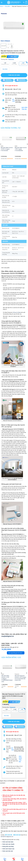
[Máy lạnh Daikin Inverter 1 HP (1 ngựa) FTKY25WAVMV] (21, 138)
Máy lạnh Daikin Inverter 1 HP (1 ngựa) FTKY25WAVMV (21, 149)
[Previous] (3, 25)
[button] (1, 2)
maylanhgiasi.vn (7, 636)
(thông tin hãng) (17, 312)
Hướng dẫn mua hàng (8, 846)
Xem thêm (5, 69)
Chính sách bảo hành (7, 842)
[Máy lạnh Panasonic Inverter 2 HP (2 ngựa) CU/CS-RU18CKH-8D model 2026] (21, 667)
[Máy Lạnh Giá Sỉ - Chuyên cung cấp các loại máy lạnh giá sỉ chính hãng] (14, 2)
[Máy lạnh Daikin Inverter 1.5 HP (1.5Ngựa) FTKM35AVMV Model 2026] (7, 667)
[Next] (25, 25)
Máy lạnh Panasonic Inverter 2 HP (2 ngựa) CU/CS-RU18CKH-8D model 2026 (20, 678)
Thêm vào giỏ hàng (14, 75)
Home (1, 6)
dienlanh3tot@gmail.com (7, 836)
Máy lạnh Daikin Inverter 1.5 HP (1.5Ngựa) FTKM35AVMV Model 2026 (6, 678)
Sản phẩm (7, 6)
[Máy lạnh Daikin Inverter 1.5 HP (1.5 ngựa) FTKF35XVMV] (7, 138)
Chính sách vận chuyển (8, 844)
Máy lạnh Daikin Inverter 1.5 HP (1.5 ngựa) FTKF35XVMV (7, 149)
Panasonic (11, 59)
